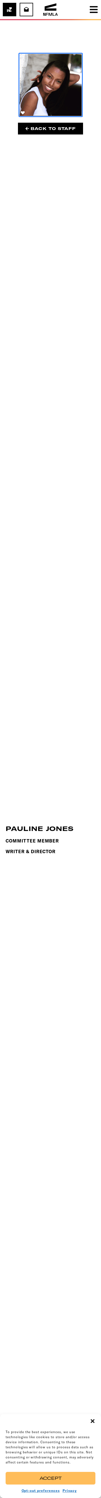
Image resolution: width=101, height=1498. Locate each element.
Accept (51, 1478)
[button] (92, 1421)
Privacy (70, 1490)
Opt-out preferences (41, 1490)
